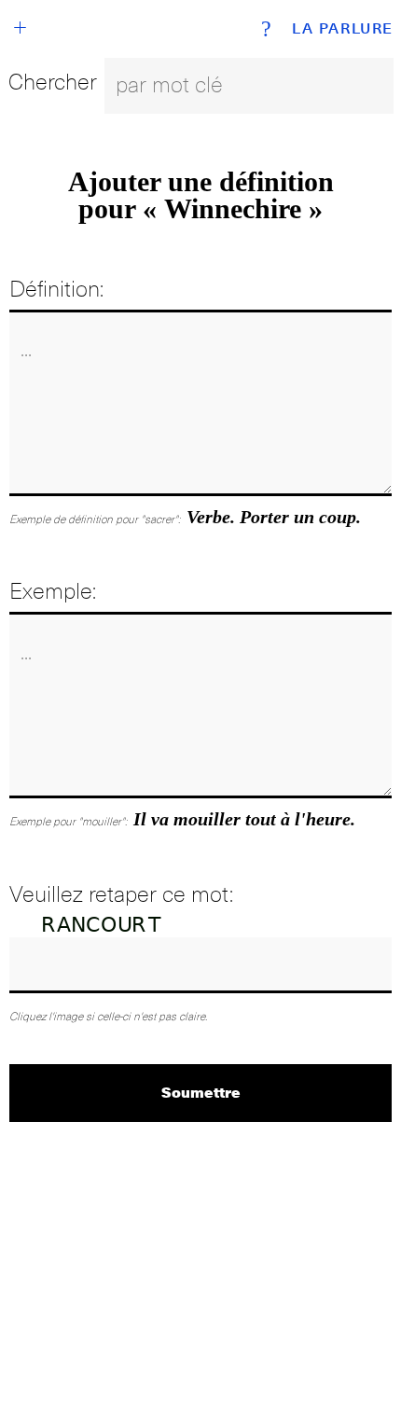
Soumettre (201, 1092)
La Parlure (343, 28)
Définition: (56, 288)
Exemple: (52, 590)
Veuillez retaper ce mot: (121, 893)
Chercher (52, 81)
